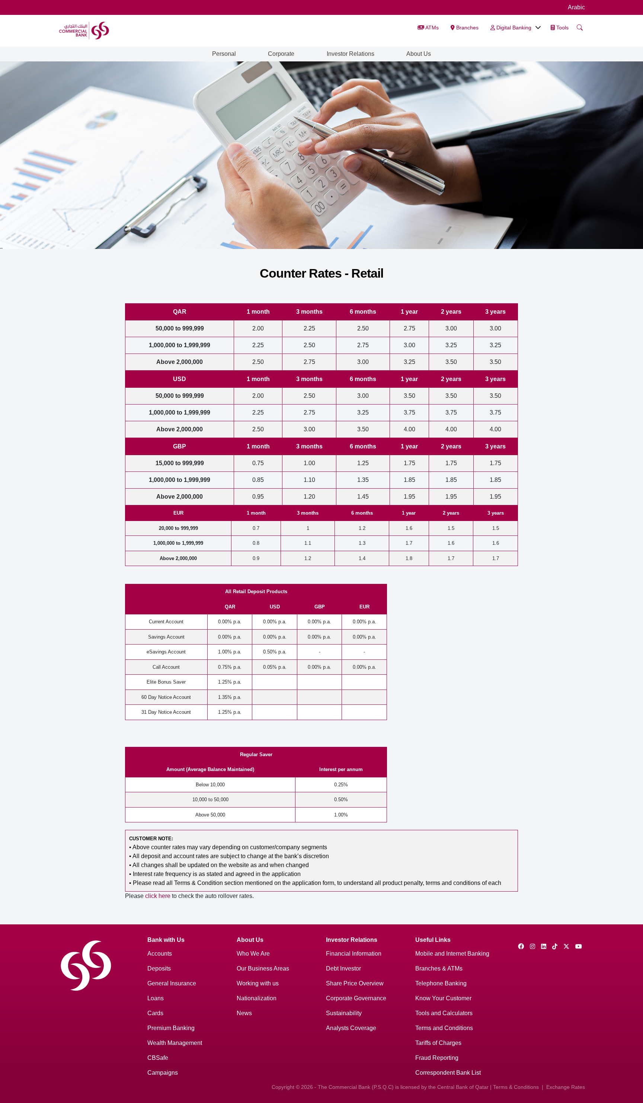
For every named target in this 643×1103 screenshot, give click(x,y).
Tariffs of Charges (438, 1043)
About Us (418, 54)
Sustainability (344, 1013)
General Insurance (171, 983)
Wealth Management (174, 1043)
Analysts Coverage (351, 1028)
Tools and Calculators (444, 1013)
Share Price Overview (355, 983)
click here (157, 896)
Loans (155, 998)
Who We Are (253, 953)
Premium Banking (171, 1028)
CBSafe (157, 1058)
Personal (224, 54)
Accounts (159, 953)
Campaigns (162, 1073)
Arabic (576, 7)
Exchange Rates (565, 1087)
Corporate (281, 54)
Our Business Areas (263, 968)
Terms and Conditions (444, 1028)
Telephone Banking (441, 983)
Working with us (258, 983)
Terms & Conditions (516, 1087)
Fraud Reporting (436, 1058)
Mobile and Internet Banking (452, 953)
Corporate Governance (356, 998)
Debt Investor (343, 968)
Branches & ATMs (439, 968)
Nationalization (256, 998)
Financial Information (353, 953)
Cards (155, 1013)
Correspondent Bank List (448, 1073)
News (244, 1013)
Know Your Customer (443, 998)
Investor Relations (350, 54)
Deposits (159, 968)
